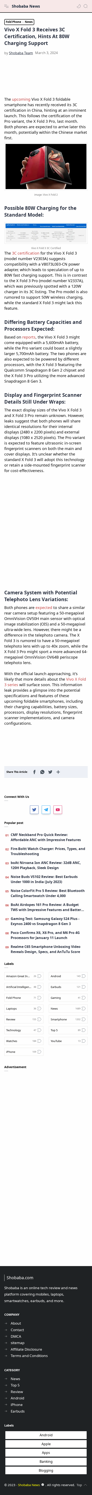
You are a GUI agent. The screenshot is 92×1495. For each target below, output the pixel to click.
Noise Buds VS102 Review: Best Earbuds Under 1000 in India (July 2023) (44, 879)
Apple (46, 1444)
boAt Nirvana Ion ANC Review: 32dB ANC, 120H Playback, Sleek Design (46, 865)
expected (44, 607)
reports (29, 337)
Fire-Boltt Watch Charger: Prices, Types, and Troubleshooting (48, 851)
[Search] (85, 6)
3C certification (25, 253)
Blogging (46, 1470)
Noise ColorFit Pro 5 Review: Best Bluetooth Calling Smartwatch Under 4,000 (48, 893)
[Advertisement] (46, 76)
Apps (46, 1452)
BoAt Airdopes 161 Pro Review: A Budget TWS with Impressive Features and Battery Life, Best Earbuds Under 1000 (47, 907)
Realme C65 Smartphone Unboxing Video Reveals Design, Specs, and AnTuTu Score (45, 949)
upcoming (21, 99)
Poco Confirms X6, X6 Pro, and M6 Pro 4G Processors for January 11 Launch (45, 935)
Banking (46, 1461)
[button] (79, 6)
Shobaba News (26, 6)
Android (46, 1435)
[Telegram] (46, 809)
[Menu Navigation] (6, 6)
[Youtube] (57, 809)
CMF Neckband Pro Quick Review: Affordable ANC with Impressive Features (46, 837)
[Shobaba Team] (21, 53)
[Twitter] (34, 809)
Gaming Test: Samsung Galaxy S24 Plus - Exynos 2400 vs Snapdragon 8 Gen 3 (45, 921)
